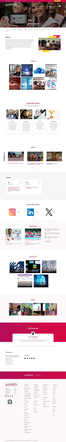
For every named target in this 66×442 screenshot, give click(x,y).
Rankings (44, 386)
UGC (53, 413)
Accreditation (45, 388)
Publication (43, 29)
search (60, 6)
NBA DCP (54, 410)
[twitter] (27, 358)
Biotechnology (26, 401)
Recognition (36, 29)
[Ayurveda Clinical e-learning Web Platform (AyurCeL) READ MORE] (27, 83)
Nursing (25, 419)
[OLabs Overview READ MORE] (39, 83)
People (15, 29)
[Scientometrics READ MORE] (51, 83)
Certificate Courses (37, 395)
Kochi (53, 395)
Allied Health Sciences (28, 398)
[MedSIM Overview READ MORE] (51, 70)
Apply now (7, 388)
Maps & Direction (8, 390)
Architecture (26, 391)
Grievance (22, 440)
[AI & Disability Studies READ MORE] (27, 70)
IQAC (53, 408)
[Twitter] (8, 396)
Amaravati (54, 388)
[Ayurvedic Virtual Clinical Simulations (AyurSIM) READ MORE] (15, 83)
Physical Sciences (27, 422)
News (15, 388)
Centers (27, 25)
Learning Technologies (33, 25)
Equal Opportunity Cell (27, 440)
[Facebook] (5, 396)
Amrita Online (36, 397)
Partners (25, 29)
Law (25, 410)
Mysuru (54, 397)
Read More (9, 48)
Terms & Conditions (35, 440)
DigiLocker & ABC (46, 406)
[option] (12, 121)
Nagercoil (54, 399)
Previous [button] (15, 340)
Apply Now (38, 375)
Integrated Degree (37, 390)
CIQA (53, 415)
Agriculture (26, 386)
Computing (26, 405)
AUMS (44, 399)
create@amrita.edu (8, 362)
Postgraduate (36, 388)
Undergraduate (36, 386)
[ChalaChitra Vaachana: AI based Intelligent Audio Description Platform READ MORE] (15, 70)
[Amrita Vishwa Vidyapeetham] (11, 4)
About (10, 29)
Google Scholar (36, 404)
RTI (31, 440)
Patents (35, 408)
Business (25, 403)
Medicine (25, 415)
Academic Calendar (46, 401)
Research (20, 29)
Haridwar (54, 402)
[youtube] (29, 358)
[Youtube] (10, 396)
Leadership (45, 390)
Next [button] (51, 340)
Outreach (7, 393)
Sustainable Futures (27, 432)
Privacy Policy (18, 440)
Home (24, 25)
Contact (15, 393)
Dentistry (25, 407)
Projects (35, 410)
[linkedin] (31, 358)
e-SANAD (44, 404)
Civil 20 (30, 29)
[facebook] (25, 358)
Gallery (48, 29)
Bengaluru (54, 390)
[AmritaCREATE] (7, 29)
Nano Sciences (26, 417)
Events (15, 390)
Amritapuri (54, 386)
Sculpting (25, 424)
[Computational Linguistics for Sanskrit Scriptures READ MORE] (39, 70)
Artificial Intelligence (27, 393)
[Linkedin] (12, 396)
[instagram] (34, 358)
